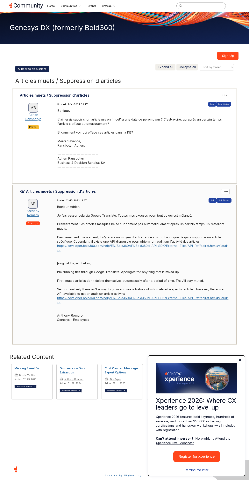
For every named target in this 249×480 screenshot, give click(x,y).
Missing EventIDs (26, 368)
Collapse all (187, 67)
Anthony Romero (73, 379)
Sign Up (228, 56)
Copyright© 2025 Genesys (42, 469)
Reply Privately (223, 104)
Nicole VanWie (27, 375)
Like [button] (225, 95)
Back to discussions (33, 68)
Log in (235, 5)
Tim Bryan (115, 379)
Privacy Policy (137, 469)
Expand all (165, 67)
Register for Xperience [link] (197, 456)
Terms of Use (110, 469)
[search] (180, 6)
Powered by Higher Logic (124, 475)
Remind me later (197, 470)
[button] (71, 6)
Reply (212, 104)
